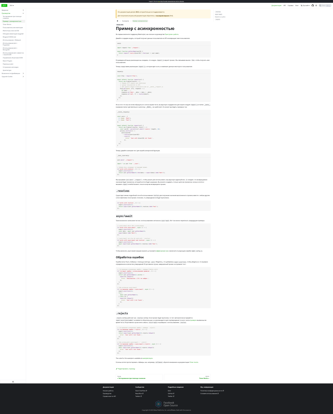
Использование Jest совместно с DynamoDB (13, 54)
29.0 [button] (11, 5)
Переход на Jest (8, 64)
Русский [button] (305, 5)
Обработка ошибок (220, 17)
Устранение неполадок (10, 67)
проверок (193, 320)
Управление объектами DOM (13, 58)
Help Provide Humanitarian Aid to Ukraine (172, 1)
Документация (276, 5)
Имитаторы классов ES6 (11, 31)
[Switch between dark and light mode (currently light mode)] (316, 5)
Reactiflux (138, 393)
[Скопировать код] (208, 47)
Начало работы (108, 391)
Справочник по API (109, 396)
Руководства (6, 13)
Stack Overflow (140, 391)
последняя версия (162, 16)
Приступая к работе (171, 34)
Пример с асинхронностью (12, 21)
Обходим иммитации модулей (13, 34)
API (284, 5)
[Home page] (117, 21)
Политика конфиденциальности (211, 391)
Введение (5, 10)
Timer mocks (194, 362)
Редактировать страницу (126, 369)
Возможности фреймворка (11, 73)
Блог (297, 5)
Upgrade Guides (7, 76)
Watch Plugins (7, 61)
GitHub (170, 393)
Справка (290, 5)
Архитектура (7, 70)
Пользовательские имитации (13, 27)
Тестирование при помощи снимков (12, 17)
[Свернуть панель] (13, 381)
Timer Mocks (7, 24)
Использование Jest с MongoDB (10, 49)
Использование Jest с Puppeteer (10, 44)
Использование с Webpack (12, 40)
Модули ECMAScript (9, 37)
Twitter (137, 396)
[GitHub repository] (313, 5)
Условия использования (208, 393)
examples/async (147, 358)
